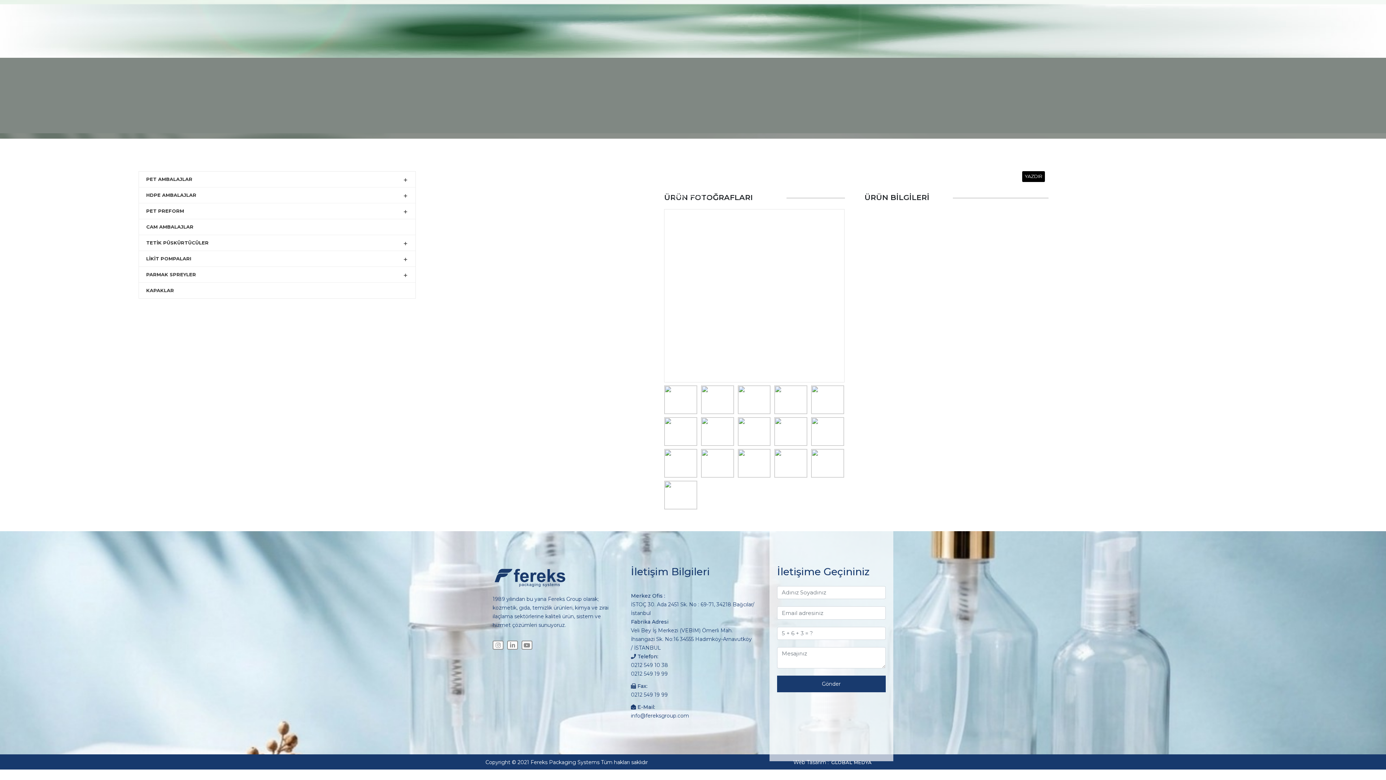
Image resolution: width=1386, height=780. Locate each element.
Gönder (831, 684)
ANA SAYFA (689, 196)
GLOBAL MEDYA (851, 762)
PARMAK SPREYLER (171, 274)
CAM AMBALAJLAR (169, 227)
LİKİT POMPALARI (168, 258)
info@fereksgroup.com (660, 715)
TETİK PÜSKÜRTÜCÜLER (177, 243)
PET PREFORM (165, 211)
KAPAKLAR (160, 290)
